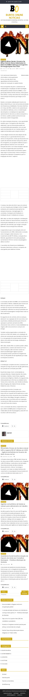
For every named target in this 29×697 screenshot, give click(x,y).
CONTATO (19, 695)
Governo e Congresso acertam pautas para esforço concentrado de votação (14, 626)
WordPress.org (6, 684)
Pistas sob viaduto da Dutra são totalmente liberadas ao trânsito (5, 592)
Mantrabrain (23, 691)
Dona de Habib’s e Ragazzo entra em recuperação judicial (12, 606)
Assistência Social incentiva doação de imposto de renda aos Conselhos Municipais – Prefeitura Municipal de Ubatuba (14, 559)
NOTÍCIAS (3, 59)
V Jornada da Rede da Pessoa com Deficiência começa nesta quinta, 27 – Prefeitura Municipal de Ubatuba (15, 612)
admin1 (13, 68)
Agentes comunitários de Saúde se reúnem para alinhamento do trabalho (14, 505)
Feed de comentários (8, 681)
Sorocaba (4, 664)
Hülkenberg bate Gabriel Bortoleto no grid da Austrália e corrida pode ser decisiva (25, 592)
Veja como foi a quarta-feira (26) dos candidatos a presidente (12, 620)
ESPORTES (4, 657)
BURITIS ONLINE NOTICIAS (14, 16)
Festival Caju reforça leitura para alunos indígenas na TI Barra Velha (13, 632)
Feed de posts (6, 677)
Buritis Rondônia (6, 650)
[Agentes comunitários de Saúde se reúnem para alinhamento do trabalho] (14, 491)
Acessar (4, 674)
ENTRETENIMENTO (6, 654)
